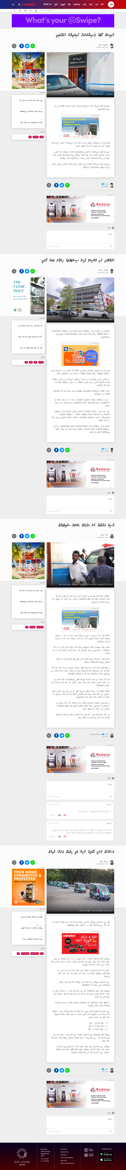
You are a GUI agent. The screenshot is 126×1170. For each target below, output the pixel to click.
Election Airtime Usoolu (67, 1163)
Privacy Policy (65, 1152)
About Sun (64, 1160)
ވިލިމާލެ (42, 953)
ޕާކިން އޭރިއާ (41, 362)
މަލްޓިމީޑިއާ (63, 4)
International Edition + (47, 10)
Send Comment (54, 246)
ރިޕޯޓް (69, 4)
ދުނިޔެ (96, 4)
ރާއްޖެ (102, 4)
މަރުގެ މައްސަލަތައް (40, 627)
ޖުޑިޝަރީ (41, 137)
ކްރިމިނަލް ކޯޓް (36, 137)
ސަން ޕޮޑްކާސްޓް (48, 4)
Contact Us (64, 1149)
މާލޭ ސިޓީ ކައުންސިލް (25, 953)
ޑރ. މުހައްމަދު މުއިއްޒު (34, 953)
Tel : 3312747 (45, 1159)
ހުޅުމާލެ (36, 362)
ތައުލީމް (56, 4)
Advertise (63, 1155)
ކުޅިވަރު (91, 4)
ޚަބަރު (30, 137)
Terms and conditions (67, 1157)
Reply (52, 815)
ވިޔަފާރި (84, 4)
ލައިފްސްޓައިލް (77, 4)
